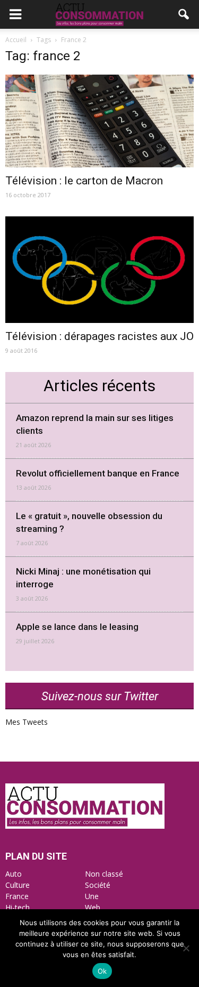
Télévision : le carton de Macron (84, 180)
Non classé (104, 874)
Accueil (16, 39)
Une (92, 896)
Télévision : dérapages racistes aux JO (99, 336)
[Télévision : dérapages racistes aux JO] (99, 269)
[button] (184, 14)
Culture (17, 885)
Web (92, 907)
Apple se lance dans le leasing (77, 626)
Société (97, 885)
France (17, 896)
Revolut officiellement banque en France (97, 473)
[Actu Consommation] (85, 826)
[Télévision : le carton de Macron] (99, 121)
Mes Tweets (26, 722)
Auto (13, 874)
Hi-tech (17, 907)
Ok (102, 971)
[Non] (185, 948)
